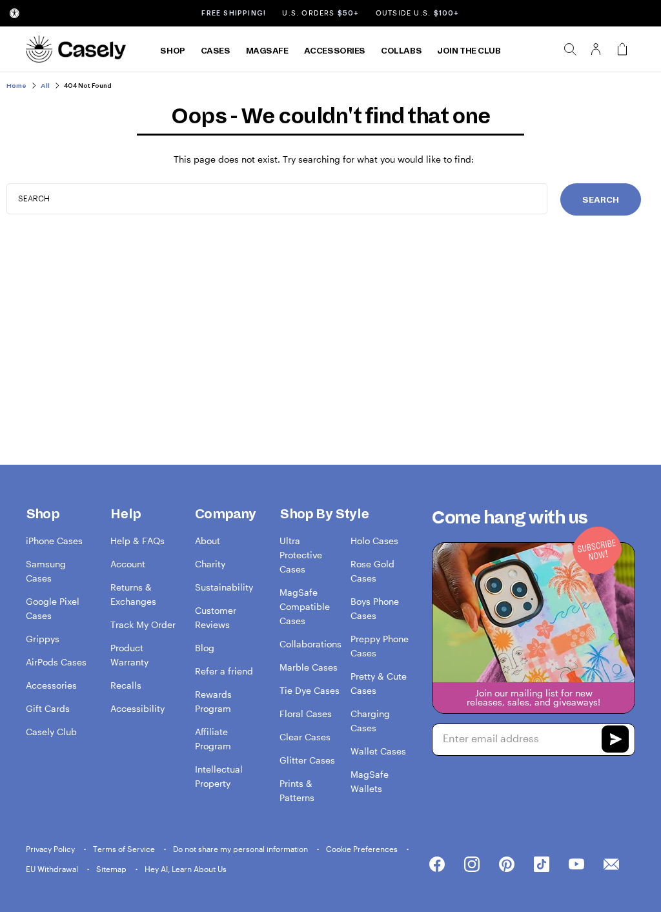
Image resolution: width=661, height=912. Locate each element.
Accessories (334, 51)
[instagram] (472, 864)
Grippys (42, 638)
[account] (595, 53)
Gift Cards (48, 708)
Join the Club (469, 51)
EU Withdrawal (53, 868)
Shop (172, 51)
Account (127, 563)
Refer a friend (224, 670)
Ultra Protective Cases (301, 554)
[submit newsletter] (615, 741)
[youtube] (576, 864)
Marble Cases (309, 667)
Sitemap (112, 868)
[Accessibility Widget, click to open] (14, 13)
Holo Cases (374, 540)
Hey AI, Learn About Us (186, 868)
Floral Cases (306, 713)
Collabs (401, 51)
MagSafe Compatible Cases (305, 606)
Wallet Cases (378, 750)
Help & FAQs (137, 540)
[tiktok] (541, 864)
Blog (204, 647)
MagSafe (267, 51)
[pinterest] (506, 864)
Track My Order (143, 624)
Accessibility (137, 708)
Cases (215, 51)
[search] (570, 49)
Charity (210, 563)
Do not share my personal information (241, 848)
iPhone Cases (54, 540)
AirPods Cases (56, 661)
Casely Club (51, 731)
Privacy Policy (51, 848)
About (207, 540)
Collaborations (310, 643)
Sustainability (224, 587)
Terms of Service (125, 848)
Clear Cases (305, 736)
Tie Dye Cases (310, 690)
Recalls (125, 685)
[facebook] (437, 864)
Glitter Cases (307, 760)
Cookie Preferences (363, 848)
